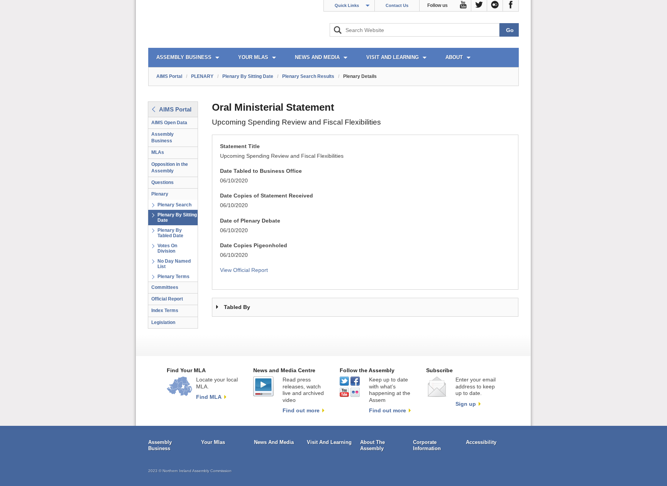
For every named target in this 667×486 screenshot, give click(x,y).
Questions (162, 182)
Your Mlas (213, 442)
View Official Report (244, 270)
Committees (164, 287)
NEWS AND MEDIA (317, 57)
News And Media (274, 442)
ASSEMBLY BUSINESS (184, 57)
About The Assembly (372, 445)
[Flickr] (495, 6)
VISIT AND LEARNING (392, 57)
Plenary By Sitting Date (247, 76)
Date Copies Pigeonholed (253, 245)
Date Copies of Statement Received (266, 196)
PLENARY (202, 76)
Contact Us (397, 5)
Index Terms (164, 310)
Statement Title (240, 146)
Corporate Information (427, 445)
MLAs (157, 152)
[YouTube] (463, 6)
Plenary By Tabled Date (170, 233)
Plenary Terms (173, 276)
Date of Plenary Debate (250, 221)
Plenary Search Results (308, 76)
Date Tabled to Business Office (261, 171)
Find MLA (209, 397)
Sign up (465, 404)
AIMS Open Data (169, 122)
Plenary (159, 194)
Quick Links (347, 5)
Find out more (301, 410)
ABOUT (454, 57)
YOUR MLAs (253, 57)
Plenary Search (174, 205)
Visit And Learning (329, 442)
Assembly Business (162, 137)
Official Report (167, 299)
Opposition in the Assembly (169, 168)
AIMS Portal (169, 76)
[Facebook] (511, 6)
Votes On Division (167, 248)
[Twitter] (479, 6)
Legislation (163, 322)
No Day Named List (174, 263)
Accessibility (481, 442)
